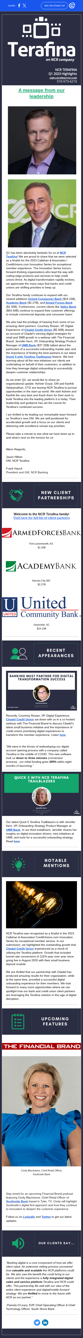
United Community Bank (45, 298)
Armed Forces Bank (59, 302)
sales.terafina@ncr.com (63, 77)
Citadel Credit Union (38, 329)
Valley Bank (68, 306)
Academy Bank (16, 302)
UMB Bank (29, 345)
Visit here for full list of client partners (41, 518)
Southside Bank (17, 1201)
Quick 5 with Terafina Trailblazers (29, 356)
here (63, 734)
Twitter (46, 1216)
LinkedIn (29, 1216)
